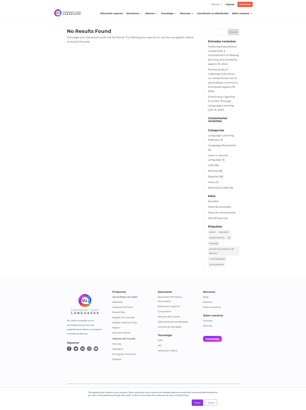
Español (213, 176)
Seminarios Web (218, 187)
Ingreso (230, 4)
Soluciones (132, 13)
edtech (212, 232)
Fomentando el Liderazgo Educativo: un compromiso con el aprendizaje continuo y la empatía (223, 78)
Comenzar (245, 4)
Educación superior (111, 13)
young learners (216, 264)
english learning (216, 237)
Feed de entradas (219, 206)
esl (229, 237)
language (213, 243)
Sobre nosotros (240, 13)
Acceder (213, 201)
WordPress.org (217, 218)
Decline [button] (211, 402)
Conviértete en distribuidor (213, 13)
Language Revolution (222, 145)
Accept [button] (197, 402)
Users (211, 182)
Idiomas (150, 13)
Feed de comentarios (222, 212)
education (224, 232)
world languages (217, 259)
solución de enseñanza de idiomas (221, 251)
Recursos (185, 13)
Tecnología (167, 13)
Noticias (213, 170)
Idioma (215, 4)
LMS (211, 165)
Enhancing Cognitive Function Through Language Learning (221, 101)
